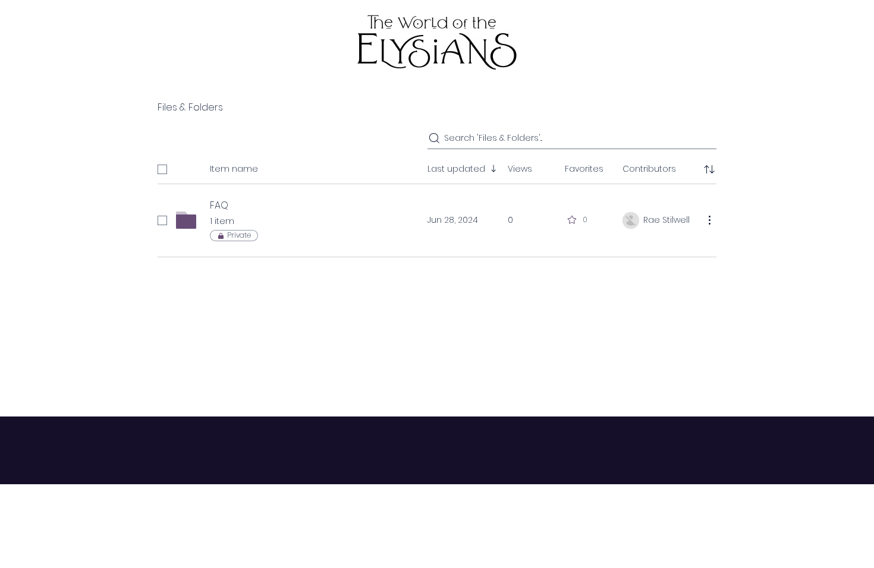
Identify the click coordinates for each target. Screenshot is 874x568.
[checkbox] (162, 169)
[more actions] (709, 220)
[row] (437, 167)
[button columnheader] (709, 169)
